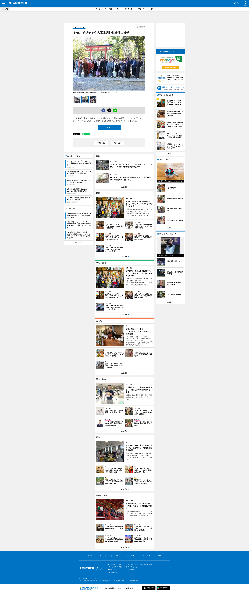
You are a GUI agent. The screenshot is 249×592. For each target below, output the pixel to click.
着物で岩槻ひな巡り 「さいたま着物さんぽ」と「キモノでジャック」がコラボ (95, 92)
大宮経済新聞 (18, 3)
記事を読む (109, 127)
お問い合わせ (133, 567)
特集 (152, 9)
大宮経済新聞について (115, 564)
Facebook (234, 3)
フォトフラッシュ (79, 27)
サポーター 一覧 (170, 67)
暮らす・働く (129, 9)
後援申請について (134, 569)
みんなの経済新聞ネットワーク (88, 588)
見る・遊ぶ (108, 9)
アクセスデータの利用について (118, 567)
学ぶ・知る (142, 9)
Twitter (238, 3)
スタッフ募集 (113, 572)
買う (118, 9)
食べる (98, 9)
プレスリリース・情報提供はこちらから (140, 564)
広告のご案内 (113, 569)
